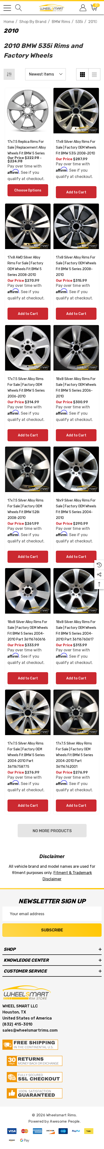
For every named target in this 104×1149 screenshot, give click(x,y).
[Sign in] (82, 8)
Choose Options (27, 190)
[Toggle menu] (7, 8)
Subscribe (52, 930)
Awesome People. (65, 1121)
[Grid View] (82, 74)
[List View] (94, 74)
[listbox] (45, 74)
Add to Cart (76, 192)
